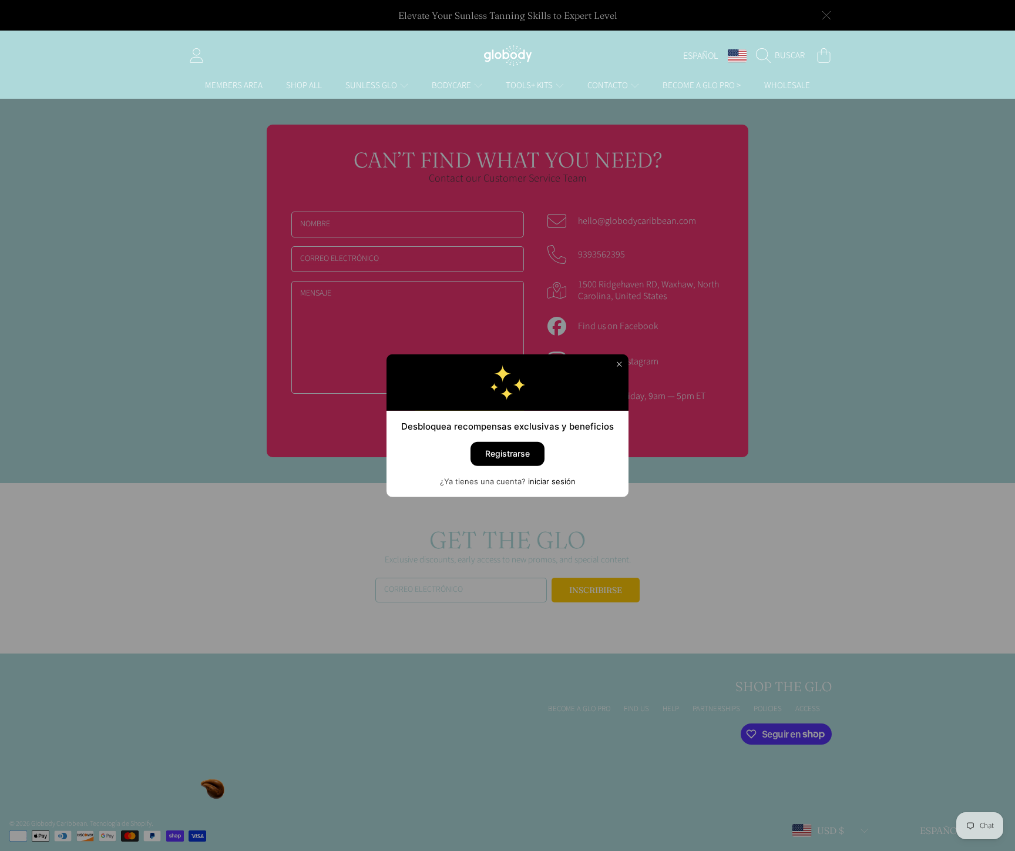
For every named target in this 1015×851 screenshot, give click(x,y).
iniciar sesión (552, 480)
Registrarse (507, 453)
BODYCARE (452, 85)
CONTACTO (608, 85)
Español (700, 55)
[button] (783, 56)
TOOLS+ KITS (530, 85)
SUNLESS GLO (372, 85)
